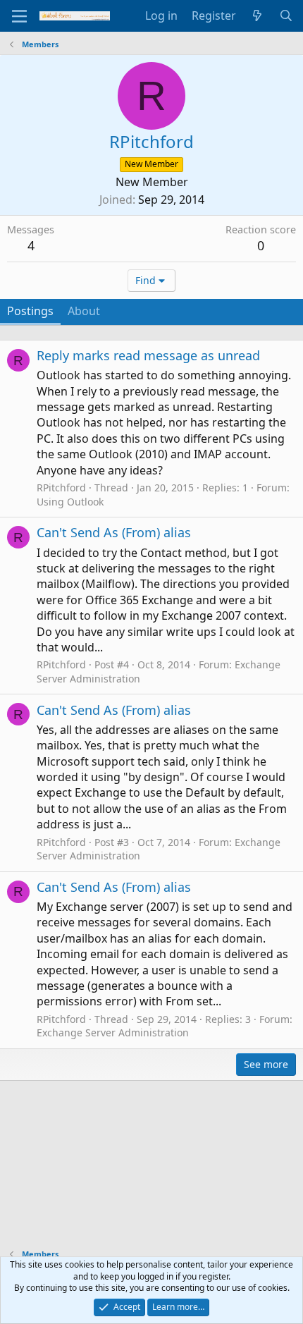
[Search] (285, 15)
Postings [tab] (30, 311)
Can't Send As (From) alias (114, 532)
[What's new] (257, 15)
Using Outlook (70, 501)
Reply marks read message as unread (148, 355)
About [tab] (84, 311)
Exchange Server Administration (113, 1032)
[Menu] (19, 16)
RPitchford (61, 487)
